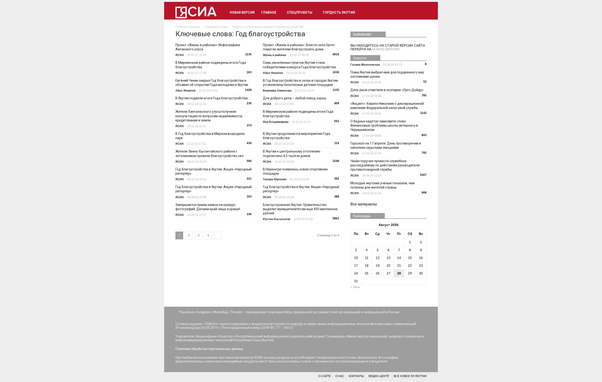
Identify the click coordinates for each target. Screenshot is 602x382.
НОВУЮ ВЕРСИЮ (386, 49)
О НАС (339, 376)
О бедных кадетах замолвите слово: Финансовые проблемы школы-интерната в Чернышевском (384, 125)
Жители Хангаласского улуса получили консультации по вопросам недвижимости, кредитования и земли (209, 116)
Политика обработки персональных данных (209, 349)
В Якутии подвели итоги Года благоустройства (211, 98)
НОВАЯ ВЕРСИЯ (242, 12)
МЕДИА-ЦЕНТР (378, 376)
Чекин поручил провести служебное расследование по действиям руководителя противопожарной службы (385, 165)
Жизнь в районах (274, 55)
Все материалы (363, 204)
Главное (268, 12)
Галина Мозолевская (365, 64)
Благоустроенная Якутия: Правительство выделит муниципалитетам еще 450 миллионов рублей (300, 209)
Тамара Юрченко (274, 179)
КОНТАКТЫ (356, 376)
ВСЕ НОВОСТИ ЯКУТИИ (410, 376)
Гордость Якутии (339, 12)
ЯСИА (179, 55)
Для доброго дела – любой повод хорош (294, 98)
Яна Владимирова (276, 122)
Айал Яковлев (273, 73)
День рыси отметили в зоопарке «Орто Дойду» (387, 90)
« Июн (355, 287)
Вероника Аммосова (277, 90)
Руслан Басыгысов (276, 219)
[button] (421, 12)
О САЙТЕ (324, 376)
